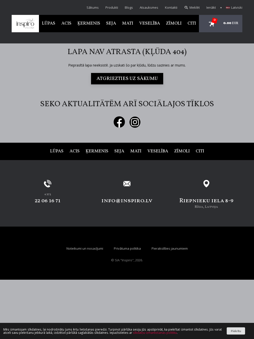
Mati (127, 23)
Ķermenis (88, 23)
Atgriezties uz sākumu (127, 78)
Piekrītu (236, 331)
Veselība (149, 23)
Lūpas (48, 23)
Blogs (129, 7)
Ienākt (211, 7)
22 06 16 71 (48, 201)
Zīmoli (174, 23)
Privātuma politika (127, 248)
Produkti (111, 7)
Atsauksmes (149, 7)
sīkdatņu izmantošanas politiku (155, 333)
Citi (192, 23)
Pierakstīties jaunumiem (170, 248)
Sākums (93, 7)
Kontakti (171, 7)
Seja (111, 23)
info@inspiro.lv (126, 201)
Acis (66, 23)
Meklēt (194, 7)
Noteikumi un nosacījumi (84, 248)
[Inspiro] (25, 23)
